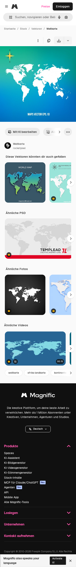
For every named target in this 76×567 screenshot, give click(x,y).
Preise (45, 6)
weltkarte (13, 372)
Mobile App (11, 497)
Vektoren (36, 28)
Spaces (9, 453)
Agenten (12, 487)
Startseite (10, 28)
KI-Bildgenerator (15, 463)
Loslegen (11, 513)
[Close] (70, 560)
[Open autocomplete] (9, 17)
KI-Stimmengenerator (18, 472)
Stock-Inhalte (13, 477)
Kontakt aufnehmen (19, 536)
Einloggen (63, 6)
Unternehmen (14, 524)
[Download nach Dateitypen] (68, 40)
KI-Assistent (12, 458)
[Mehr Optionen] (38, 40)
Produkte (11, 446)
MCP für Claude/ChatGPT (24, 482)
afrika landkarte (37, 372)
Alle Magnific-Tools (16, 502)
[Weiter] (59, 132)
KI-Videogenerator (16, 468)
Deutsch (38, 428)
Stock (23, 28)
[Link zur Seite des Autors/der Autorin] (7, 146)
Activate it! (57, 560)
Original (26, 54)
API (6, 492)
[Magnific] (38, 396)
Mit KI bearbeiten (25, 132)
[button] (38, 429)
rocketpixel (19, 148)
